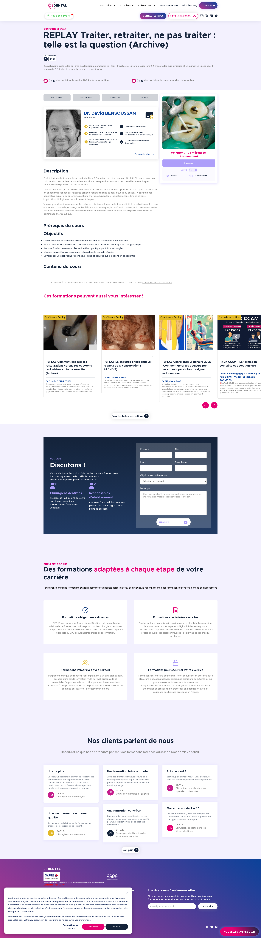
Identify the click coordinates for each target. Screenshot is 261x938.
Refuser (116, 926)
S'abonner (189, 163)
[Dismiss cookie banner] (127, 893)
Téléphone (181, 462)
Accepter (93, 926)
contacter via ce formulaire (157, 282)
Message (145, 488)
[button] (108, 5)
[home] (58, 5)
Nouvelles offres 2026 (239, 932)
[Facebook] (216, 16)
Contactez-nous (153, 15)
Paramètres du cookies (70, 927)
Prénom (144, 449)
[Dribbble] (211, 16)
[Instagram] (201, 16)
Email (143, 462)
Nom (177, 449)
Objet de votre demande (153, 475)
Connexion (208, 5)
